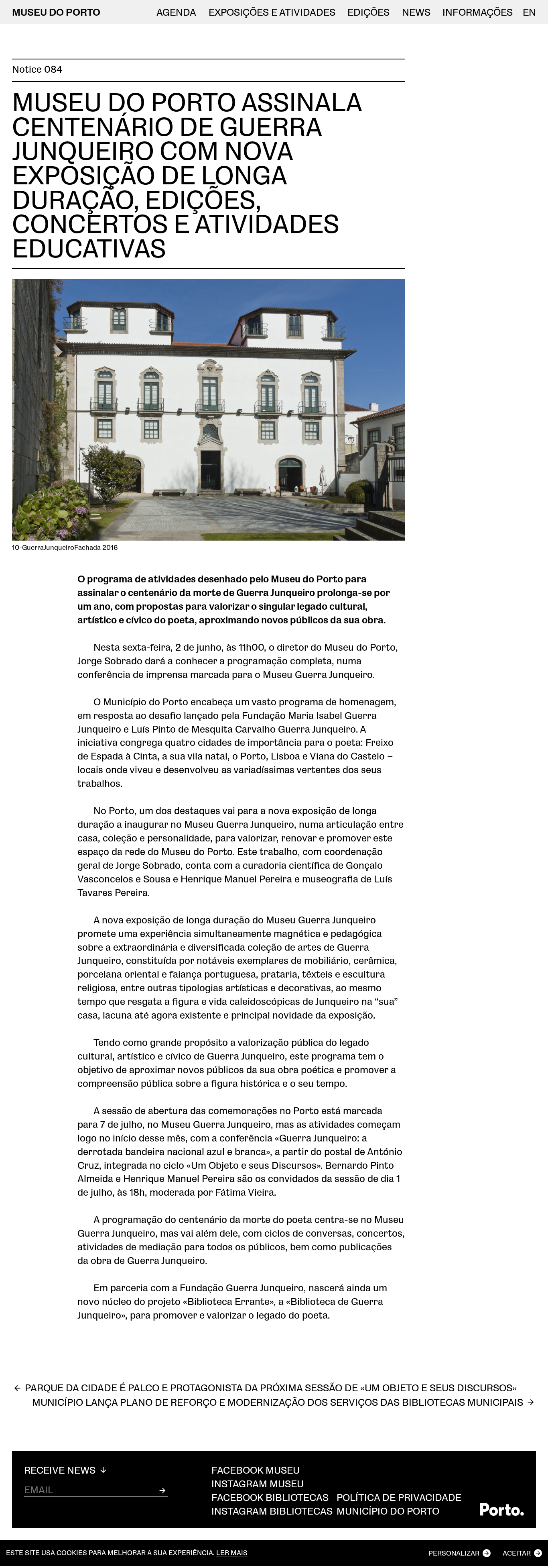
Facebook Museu (255, 1470)
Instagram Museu (257, 1483)
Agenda (176, 12)
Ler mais (232, 1553)
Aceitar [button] (517, 1553)
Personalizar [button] (453, 1553)
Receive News (61, 1470)
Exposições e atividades (272, 12)
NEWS (416, 12)
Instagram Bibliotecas (272, 1511)
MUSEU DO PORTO (56, 12)
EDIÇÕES (368, 12)
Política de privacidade (399, 1497)
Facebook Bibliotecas (270, 1497)
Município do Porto (388, 1511)
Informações (477, 12)
